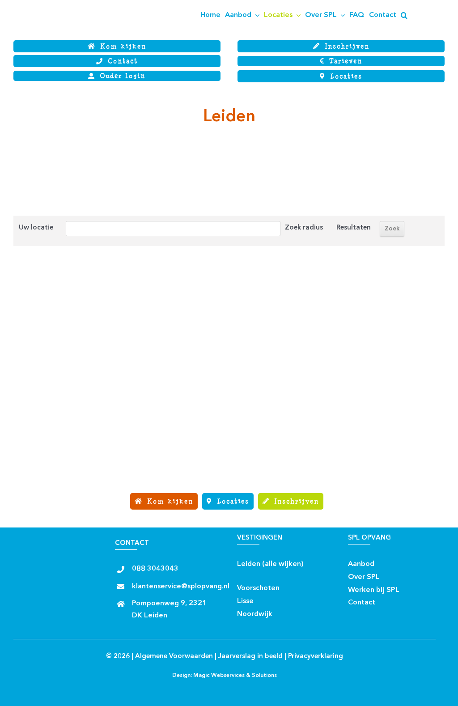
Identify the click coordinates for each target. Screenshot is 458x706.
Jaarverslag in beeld (250, 656)
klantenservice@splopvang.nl (180, 586)
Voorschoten (258, 588)
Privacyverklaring (315, 656)
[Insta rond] (244, 574)
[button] (404, 15)
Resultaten (353, 228)
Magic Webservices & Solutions (235, 675)
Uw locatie (36, 228)
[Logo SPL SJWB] (58, 3)
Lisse (245, 601)
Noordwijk (254, 614)
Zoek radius (304, 228)
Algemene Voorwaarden (174, 656)
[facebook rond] (311, 561)
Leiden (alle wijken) (270, 564)
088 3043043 (155, 569)
